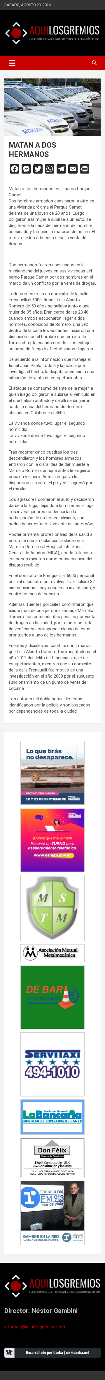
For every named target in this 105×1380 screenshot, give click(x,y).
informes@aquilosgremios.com (34, 1327)
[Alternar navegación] (12, 63)
